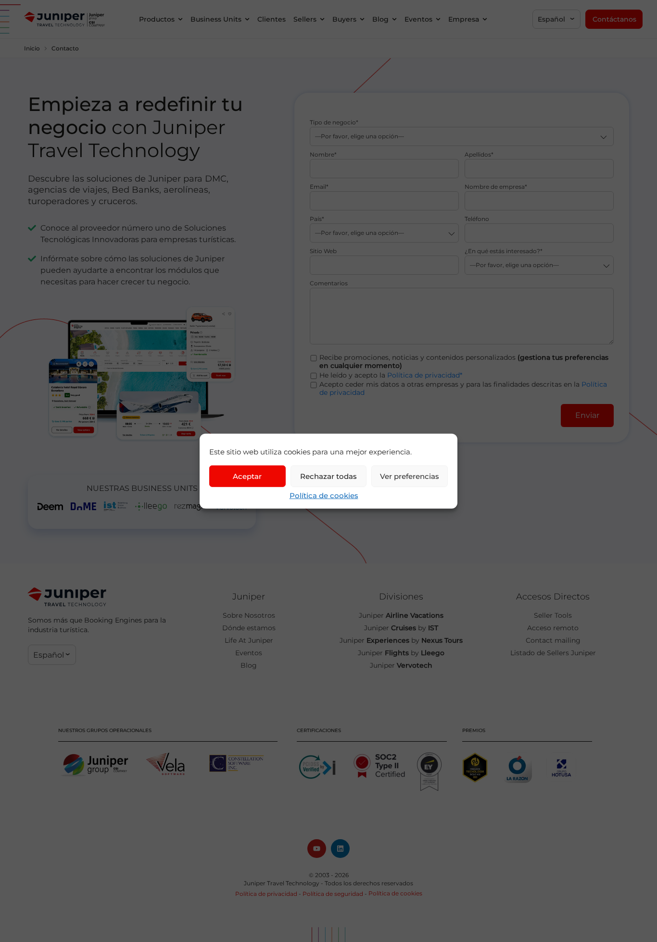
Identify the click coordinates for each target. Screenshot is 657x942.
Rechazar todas (328, 475)
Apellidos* (479, 155)
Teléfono (477, 219)
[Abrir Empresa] (484, 19)
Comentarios (329, 284)
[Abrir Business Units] (247, 19)
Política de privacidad (266, 893)
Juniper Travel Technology (281, 883)
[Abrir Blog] (394, 19)
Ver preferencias (409, 475)
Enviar (587, 415)
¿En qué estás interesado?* (504, 251)
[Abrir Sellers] (322, 19)
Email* (319, 187)
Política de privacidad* (424, 375)
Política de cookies (324, 495)
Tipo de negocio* (334, 123)
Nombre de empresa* (496, 187)
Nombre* (323, 155)
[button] (556, 19)
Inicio (32, 48)
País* (317, 219)
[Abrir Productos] (180, 19)
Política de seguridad (333, 893)
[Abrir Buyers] (362, 19)
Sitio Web (323, 251)
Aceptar (247, 475)
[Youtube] (316, 848)
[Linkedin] (340, 848)
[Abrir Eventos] (438, 19)
